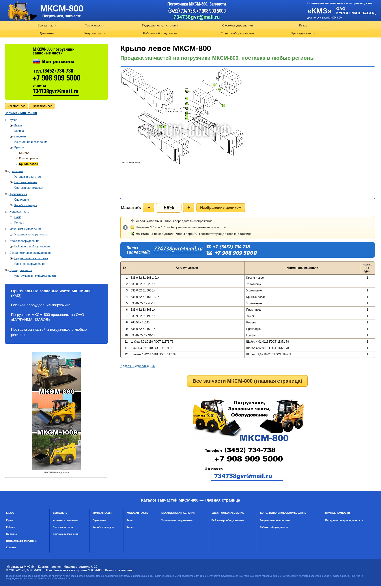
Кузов (303, 25)
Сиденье (20, 136)
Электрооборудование (237, 33)
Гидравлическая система (160, 25)
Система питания (25, 182)
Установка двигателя (28, 176)
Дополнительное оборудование (30, 252)
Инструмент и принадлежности (35, 275)
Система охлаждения (28, 187)
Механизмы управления (25, 229)
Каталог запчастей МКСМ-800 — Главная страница (190, 500)
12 (187, 108)
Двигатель (47, 33)
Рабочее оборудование (160, 33)
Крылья (19, 147)
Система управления (237, 25)
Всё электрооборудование (32, 246)
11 (187, 113)
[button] (16, 106)
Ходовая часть (94, 33)
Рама (17, 217)
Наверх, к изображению (137, 366)
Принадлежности (303, 33)
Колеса (19, 222)
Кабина (19, 131)
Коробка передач (25, 205)
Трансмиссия (94, 25)
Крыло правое (28, 158)
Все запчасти (46, 25)
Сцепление (21, 199)
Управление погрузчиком (30, 234)
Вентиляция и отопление (30, 142)
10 (187, 118)
